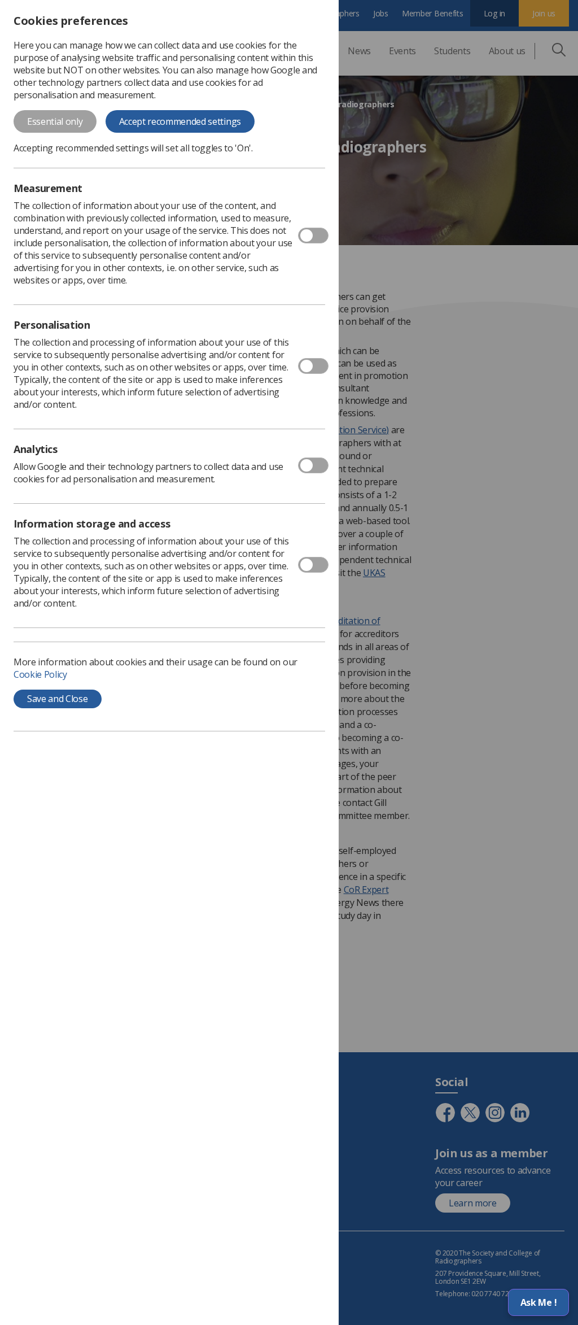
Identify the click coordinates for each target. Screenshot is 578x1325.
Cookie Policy (40, 674)
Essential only (55, 121)
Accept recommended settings (180, 121)
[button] (538, 1302)
